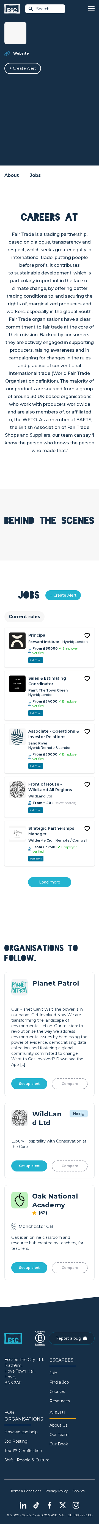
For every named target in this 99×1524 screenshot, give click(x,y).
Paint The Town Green (48, 690)
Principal (37, 635)
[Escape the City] (12, 9)
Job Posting (16, 1441)
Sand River (37, 743)
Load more (49, 882)
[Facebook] (49, 1505)
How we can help (21, 1431)
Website (21, 53)
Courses (57, 1391)
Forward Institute (43, 642)
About (11, 175)
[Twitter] (62, 1505)
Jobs (35, 175)
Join (53, 1372)
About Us (58, 1425)
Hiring (78, 1113)
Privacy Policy (56, 1491)
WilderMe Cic (40, 840)
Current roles (24, 616)
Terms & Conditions (25, 1491)
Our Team (59, 1434)
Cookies (78, 1491)
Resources (60, 1400)
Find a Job (59, 1382)
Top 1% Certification (23, 1450)
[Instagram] (76, 1505)
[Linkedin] (23, 1505)
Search (43, 8)
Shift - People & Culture (27, 1460)
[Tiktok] (36, 1505)
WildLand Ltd (40, 796)
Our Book (59, 1444)
